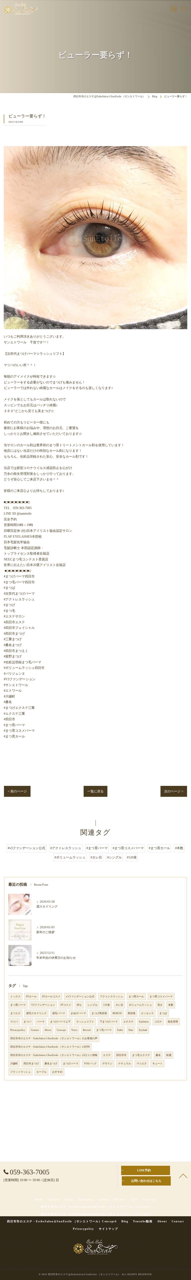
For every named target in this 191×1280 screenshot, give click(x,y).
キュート (157, 1063)
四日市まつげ (31, 1063)
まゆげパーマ (78, 1013)
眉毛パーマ (58, 1013)
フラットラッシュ (20, 1072)
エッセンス (147, 1013)
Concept (61, 1030)
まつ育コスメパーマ (161, 996)
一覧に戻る (95, 791)
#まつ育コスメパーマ (128, 848)
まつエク (15, 1013)
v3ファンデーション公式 (80, 996)
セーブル (41, 1072)
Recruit (87, 1030)
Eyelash (143, 1030)
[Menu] (184, 8)
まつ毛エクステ (141, 1055)
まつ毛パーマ (104, 1030)
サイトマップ (108, 1228)
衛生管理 (173, 1021)
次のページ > (173, 791)
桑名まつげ (50, 1063)
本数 (170, 1005)
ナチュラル (124, 1063)
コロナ (158, 1021)
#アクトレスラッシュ (65, 848)
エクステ (128, 1021)
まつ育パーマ (18, 1005)
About (47, 1030)
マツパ (14, 1021)
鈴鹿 (168, 1055)
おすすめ (57, 1072)
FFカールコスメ (51, 996)
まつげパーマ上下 (60, 1021)
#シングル (114, 857)
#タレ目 (96, 857)
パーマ (40, 1021)
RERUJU (117, 1013)
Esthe (120, 1030)
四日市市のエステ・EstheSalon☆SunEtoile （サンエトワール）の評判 (50, 1046)
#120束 (132, 857)
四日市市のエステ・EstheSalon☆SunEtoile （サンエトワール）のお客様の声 (53, 1038)
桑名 (158, 1055)
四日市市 (121, 1055)
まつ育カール (136, 996)
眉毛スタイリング (36, 1013)
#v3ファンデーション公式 (26, 848)
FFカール (31, 996)
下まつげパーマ (109, 1021)
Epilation (144, 1021)
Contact (35, 1030)
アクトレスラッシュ (111, 996)
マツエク (141, 1063)
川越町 (14, 1063)
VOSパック (90, 1063)
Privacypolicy (17, 1030)
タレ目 (119, 1005)
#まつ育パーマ (97, 848)
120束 (106, 1005)
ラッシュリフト (85, 1021)
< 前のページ (17, 791)
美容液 (131, 1013)
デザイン (107, 1063)
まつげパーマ (70, 1063)
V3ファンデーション (43, 1005)
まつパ (27, 1021)
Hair (131, 1030)
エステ (107, 1055)
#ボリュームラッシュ (70, 857)
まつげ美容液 (99, 1013)
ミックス (15, 996)
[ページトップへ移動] (183, 1175)
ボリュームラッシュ (140, 1005)
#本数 (179, 848)
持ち (79, 1005)
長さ (160, 1005)
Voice (74, 1030)
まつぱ (163, 1013)
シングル (92, 1005)
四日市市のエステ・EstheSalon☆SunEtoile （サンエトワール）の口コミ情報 (53, 1055)
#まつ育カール (159, 848)
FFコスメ (66, 1005)
